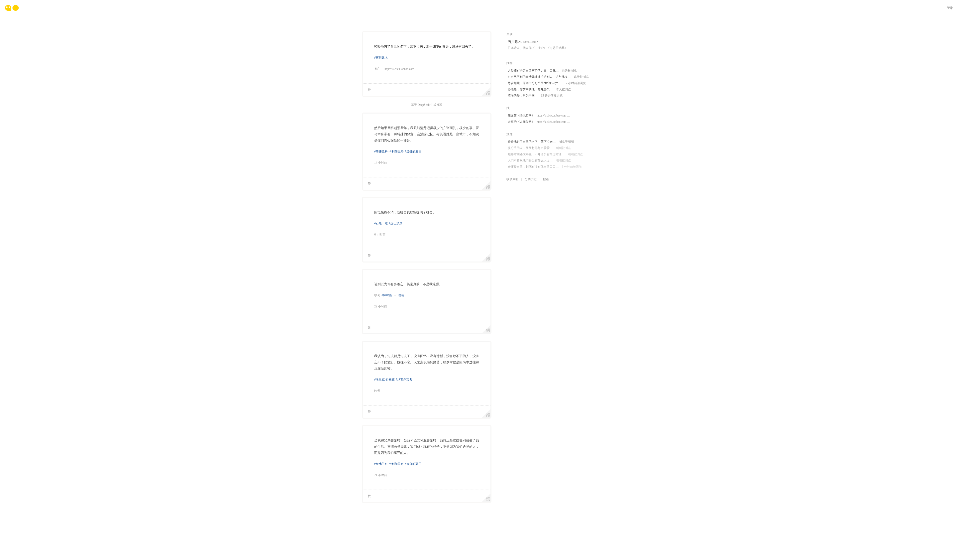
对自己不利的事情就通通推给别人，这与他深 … (548, 77)
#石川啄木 (381, 57)
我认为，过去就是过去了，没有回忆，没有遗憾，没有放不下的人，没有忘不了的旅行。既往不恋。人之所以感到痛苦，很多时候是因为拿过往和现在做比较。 (426, 362)
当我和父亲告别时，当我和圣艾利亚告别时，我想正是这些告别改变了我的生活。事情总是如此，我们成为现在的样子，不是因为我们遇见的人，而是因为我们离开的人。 (426, 446)
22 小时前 (380, 306)
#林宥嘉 (386, 295)
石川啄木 (515, 42)
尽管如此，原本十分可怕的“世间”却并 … (547, 83)
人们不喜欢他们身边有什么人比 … (539, 160)
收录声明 (512, 179)
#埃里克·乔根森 (384, 379)
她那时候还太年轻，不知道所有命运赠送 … (545, 154)
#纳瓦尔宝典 (404, 379)
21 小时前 (380, 475)
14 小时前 (380, 162)
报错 (546, 179)
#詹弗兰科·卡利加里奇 (389, 151)
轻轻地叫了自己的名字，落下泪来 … (541, 141)
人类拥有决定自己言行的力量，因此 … (542, 70)
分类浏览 (531, 179)
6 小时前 (379, 234)
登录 (950, 8)
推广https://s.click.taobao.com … (396, 69)
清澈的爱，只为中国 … (535, 95)
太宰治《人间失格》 (539, 122)
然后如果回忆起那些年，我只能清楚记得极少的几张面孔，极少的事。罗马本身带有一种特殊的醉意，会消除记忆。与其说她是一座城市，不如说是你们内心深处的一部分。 (426, 134)
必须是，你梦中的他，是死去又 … (539, 89)
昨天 (377, 391)
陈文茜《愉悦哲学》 (539, 115)
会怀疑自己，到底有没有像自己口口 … (545, 166)
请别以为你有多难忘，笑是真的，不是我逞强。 (408, 284)
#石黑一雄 (381, 223)
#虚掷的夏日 (413, 151)
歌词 (377, 295)
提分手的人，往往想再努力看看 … (539, 148)
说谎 (400, 295)
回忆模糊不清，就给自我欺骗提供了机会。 (405, 212)
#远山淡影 (395, 223)
